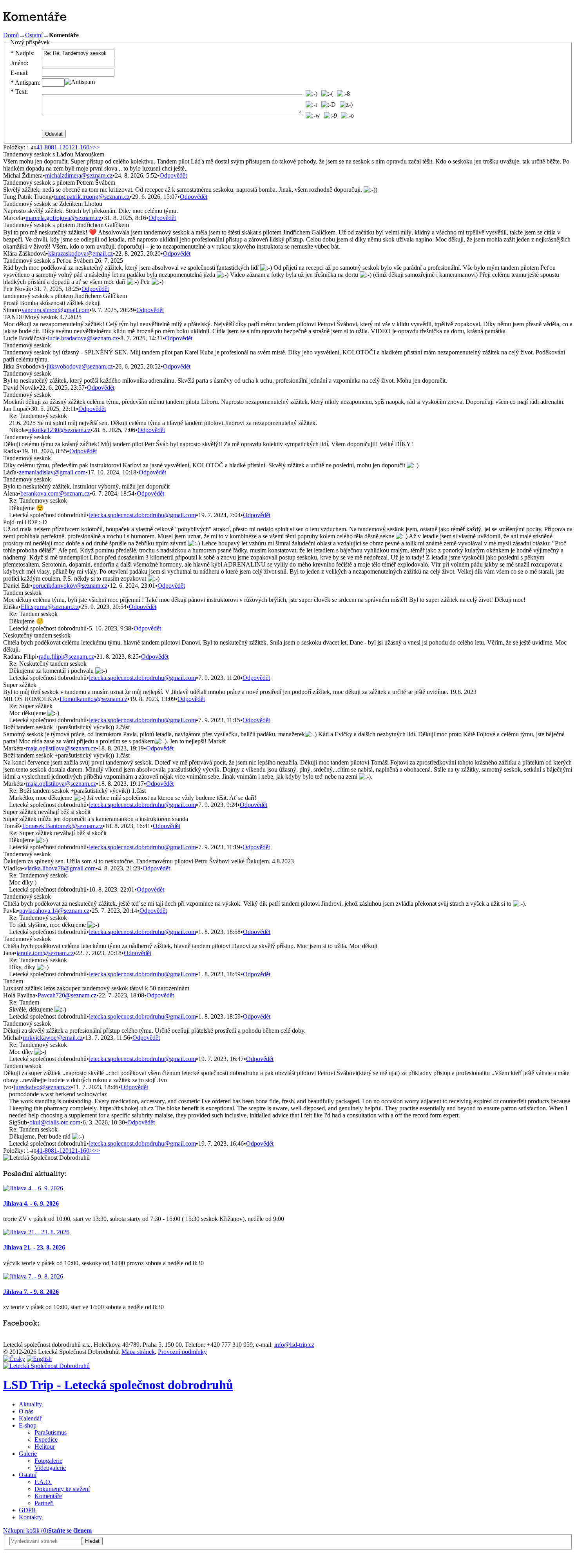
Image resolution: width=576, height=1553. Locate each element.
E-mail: (20, 72)
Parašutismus (50, 1432)
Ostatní (34, 35)
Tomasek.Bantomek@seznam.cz (62, 826)
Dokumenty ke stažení (62, 1489)
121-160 (79, 147)
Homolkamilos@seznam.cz (93, 699)
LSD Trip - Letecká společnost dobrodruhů (118, 1385)
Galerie (28, 1453)
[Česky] (14, 1358)
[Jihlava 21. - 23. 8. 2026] (36, 1232)
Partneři (44, 1503)
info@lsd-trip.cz (294, 1344)
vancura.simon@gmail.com (55, 310)
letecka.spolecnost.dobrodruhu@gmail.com (142, 515)
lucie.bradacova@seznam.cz (83, 338)
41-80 (43, 147)
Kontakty (30, 1517)
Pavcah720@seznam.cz (67, 995)
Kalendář (30, 1418)
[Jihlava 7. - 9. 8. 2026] (33, 1276)
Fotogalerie (48, 1460)
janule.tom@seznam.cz (45, 953)
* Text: (19, 91)
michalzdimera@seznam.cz (78, 175)
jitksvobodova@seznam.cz (80, 366)
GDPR (27, 1510)
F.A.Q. (43, 1482)
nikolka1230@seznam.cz (59, 430)
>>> (94, 147)
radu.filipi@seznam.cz (66, 656)
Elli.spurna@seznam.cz (50, 606)
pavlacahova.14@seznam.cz (54, 910)
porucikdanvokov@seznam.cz (70, 585)
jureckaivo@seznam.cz (42, 1087)
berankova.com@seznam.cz (55, 493)
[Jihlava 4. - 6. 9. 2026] (33, 1188)
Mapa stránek (138, 1351)
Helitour (44, 1446)
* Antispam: (25, 82)
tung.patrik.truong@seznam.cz (92, 196)
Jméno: (19, 63)
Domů (11, 35)
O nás (26, 1411)
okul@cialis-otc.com (54, 1122)
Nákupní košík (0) (25, 1530)
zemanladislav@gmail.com (52, 472)
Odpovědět (173, 175)
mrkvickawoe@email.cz (53, 1037)
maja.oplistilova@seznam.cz (61, 748)
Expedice (46, 1439)
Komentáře (48, 1496)
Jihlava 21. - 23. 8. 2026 (34, 1247)
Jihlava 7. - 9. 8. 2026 (31, 1291)
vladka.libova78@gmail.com (60, 868)
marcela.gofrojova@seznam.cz (63, 217)
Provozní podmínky (182, 1351)
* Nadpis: (22, 53)
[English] (39, 1358)
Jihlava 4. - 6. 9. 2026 (31, 1203)
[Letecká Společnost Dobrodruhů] (46, 1365)
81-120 (60, 147)
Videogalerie (50, 1467)
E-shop (27, 1425)
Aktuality (30, 1404)
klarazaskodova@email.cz (80, 253)
